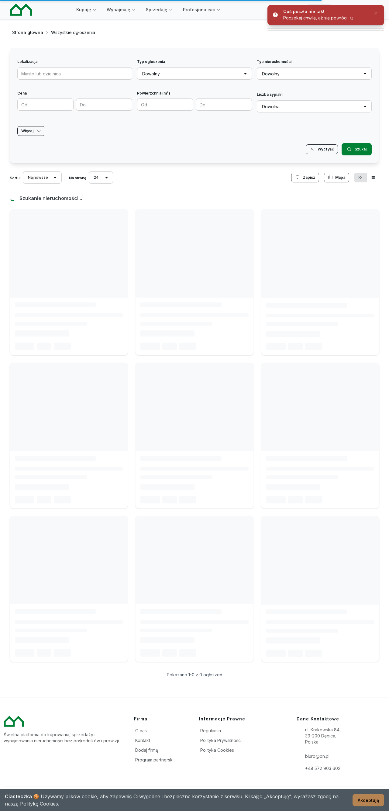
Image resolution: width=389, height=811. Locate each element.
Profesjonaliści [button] (199, 9)
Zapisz (309, 177)
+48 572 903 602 (322, 768)
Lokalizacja (27, 61)
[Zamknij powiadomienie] (375, 13)
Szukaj (361, 149)
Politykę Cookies (39, 804)
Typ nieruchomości (274, 61)
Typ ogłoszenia (151, 61)
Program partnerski (154, 759)
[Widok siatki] (360, 177)
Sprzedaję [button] (156, 9)
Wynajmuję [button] (118, 9)
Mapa (340, 177)
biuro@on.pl (317, 756)
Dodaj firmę (146, 750)
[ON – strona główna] (21, 10)
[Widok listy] (373, 177)
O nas (141, 730)
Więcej (27, 131)
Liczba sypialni (270, 94)
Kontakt (142, 740)
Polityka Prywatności (221, 740)
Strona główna (27, 32)
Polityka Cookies (217, 750)
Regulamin (210, 730)
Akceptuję (368, 800)
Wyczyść (326, 149)
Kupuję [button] (83, 9)
